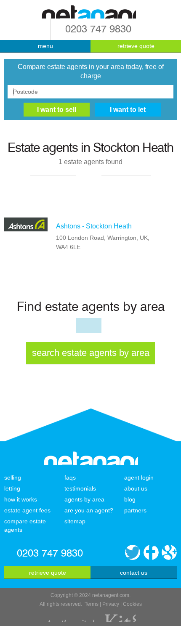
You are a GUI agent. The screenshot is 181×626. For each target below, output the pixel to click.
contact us (133, 572)
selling (12, 477)
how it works (20, 499)
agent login (139, 477)
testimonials (80, 488)
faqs (70, 477)
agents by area (84, 499)
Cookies (132, 604)
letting (12, 488)
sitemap (74, 521)
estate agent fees (27, 510)
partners (135, 510)
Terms (91, 604)
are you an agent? (88, 510)
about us (135, 488)
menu (45, 45)
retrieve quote (135, 45)
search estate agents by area (90, 352)
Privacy (110, 604)
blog (130, 499)
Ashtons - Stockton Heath (94, 226)
